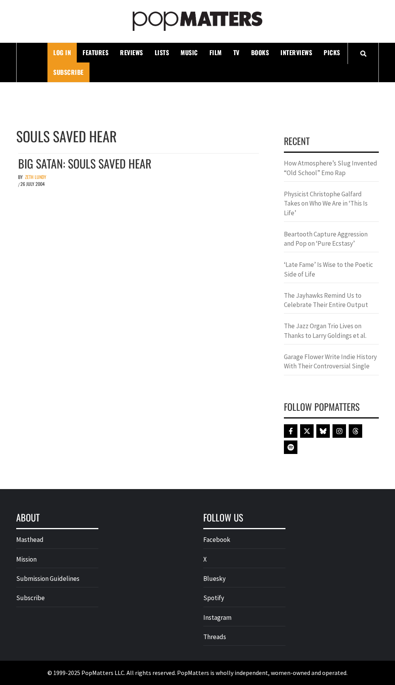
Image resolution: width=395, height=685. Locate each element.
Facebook (216, 539)
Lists (162, 52)
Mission (26, 559)
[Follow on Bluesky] (323, 431)
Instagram (217, 617)
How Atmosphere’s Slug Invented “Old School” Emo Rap (330, 168)
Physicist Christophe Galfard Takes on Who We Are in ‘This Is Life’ (326, 203)
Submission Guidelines (47, 578)
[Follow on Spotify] (290, 447)
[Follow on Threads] (355, 431)
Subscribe (68, 72)
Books (260, 52)
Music (189, 52)
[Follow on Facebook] (290, 431)
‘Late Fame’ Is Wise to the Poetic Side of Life (328, 269)
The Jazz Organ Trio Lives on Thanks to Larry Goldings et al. (325, 330)
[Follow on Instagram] (339, 431)
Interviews (296, 52)
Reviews (131, 52)
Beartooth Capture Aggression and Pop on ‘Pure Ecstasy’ (326, 239)
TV (236, 52)
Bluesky (214, 578)
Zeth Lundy (35, 177)
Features (95, 52)
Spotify (213, 598)
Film (215, 52)
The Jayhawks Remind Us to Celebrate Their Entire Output (326, 300)
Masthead (30, 539)
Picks (332, 52)
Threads (214, 637)
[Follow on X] (307, 431)
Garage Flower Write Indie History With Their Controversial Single (330, 361)
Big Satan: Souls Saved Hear (85, 163)
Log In (62, 52)
